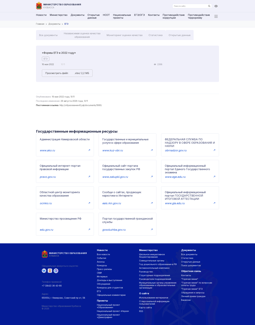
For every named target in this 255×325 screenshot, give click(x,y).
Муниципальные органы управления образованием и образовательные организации (157, 285)
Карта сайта (145, 307)
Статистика (155, 35)
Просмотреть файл (56, 73)
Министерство (58, 14)
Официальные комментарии (111, 295)
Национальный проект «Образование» (108, 306)
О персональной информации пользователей (154, 302)
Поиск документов (191, 265)
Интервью (102, 276)
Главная (40, 24)
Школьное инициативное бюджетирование (152, 255)
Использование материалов (153, 297)
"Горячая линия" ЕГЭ (192, 289)
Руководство (146, 271)
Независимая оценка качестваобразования (82, 35)
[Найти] (209, 6)
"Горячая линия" (189, 279)
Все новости (103, 254)
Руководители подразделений (155, 279)
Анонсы (101, 261)
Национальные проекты (122, 16)
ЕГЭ (46, 58)
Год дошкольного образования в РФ (158, 264)
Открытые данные (94, 16)
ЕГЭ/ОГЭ (139, 14)
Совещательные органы (151, 260)
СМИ (99, 273)
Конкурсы (102, 265)
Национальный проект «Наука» (113, 311)
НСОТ (106, 14)
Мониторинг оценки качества (124, 35)
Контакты (154, 14)
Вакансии (186, 300)
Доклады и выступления (109, 280)
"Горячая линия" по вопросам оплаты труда (196, 283)
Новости (41, 14)
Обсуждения (103, 284)
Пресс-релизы (104, 269)
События (101, 258)
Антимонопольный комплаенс (154, 268)
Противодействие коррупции (174, 16)
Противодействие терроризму (199, 16)
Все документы (48, 35)
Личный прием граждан (193, 296)
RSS (141, 311)
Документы (77, 14)
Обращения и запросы (192, 292)
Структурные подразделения (154, 275)
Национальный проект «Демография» (108, 316)
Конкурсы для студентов (110, 287)
